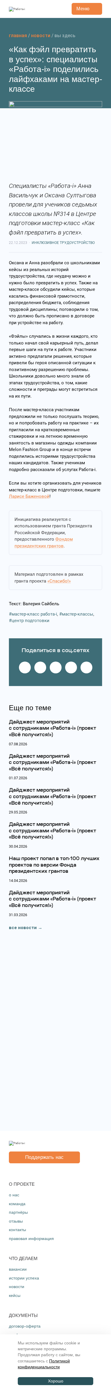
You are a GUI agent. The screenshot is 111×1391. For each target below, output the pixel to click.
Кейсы (14, 1295)
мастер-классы (77, 614)
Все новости (23, 927)
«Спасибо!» (59, 581)
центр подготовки (30, 620)
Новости (40, 35)
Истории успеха (24, 1278)
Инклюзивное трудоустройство (63, 243)
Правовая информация (31, 1238)
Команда (17, 1203)
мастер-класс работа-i (34, 614)
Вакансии (18, 1269)
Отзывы (16, 1221)
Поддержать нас (44, 1157)
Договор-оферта (25, 1326)
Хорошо (55, 1381)
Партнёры (18, 1212)
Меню (82, 8)
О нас (14, 1194)
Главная (18, 35)
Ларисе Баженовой (29, 496)
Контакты (17, 1229)
